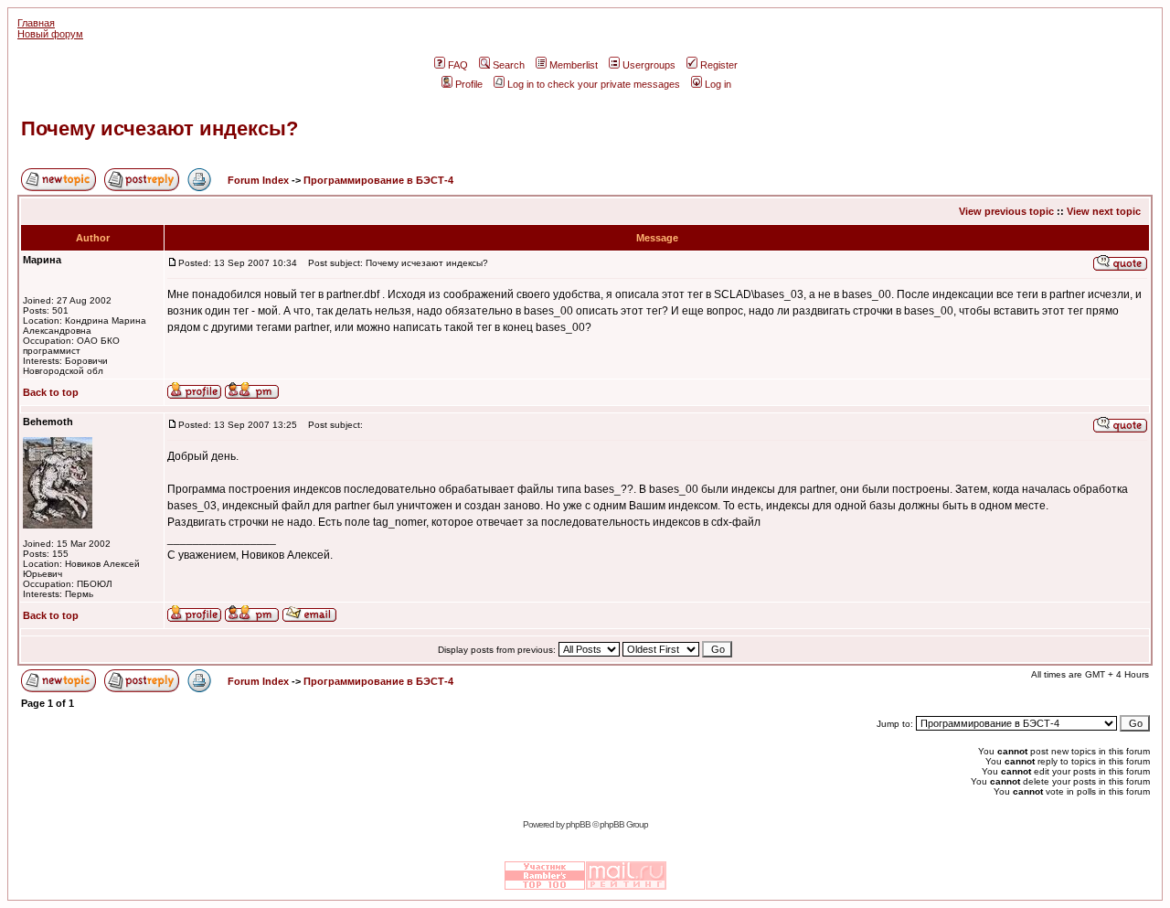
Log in (718, 84)
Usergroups (648, 64)
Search (509, 64)
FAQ (458, 64)
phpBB (578, 824)
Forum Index (257, 180)
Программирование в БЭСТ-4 (378, 180)
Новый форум (50, 33)
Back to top (51, 392)
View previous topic (1006, 211)
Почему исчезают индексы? (159, 128)
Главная (36, 22)
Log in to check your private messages (593, 84)
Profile (469, 84)
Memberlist (573, 64)
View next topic (1104, 211)
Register (719, 64)
